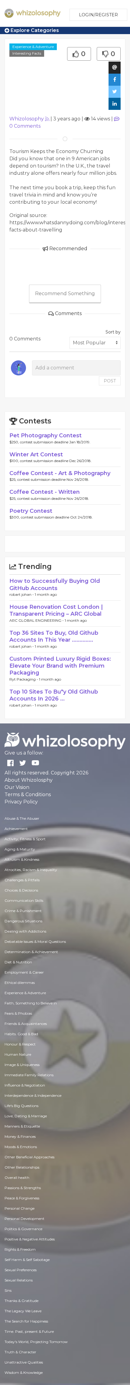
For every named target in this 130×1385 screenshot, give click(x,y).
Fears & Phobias (18, 1013)
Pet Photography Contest (45, 435)
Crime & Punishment (23, 910)
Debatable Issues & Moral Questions (35, 941)
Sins (8, 1290)
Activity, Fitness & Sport (25, 839)
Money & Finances (20, 1136)
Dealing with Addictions (25, 931)
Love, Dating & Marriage (26, 1116)
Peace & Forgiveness (22, 1198)
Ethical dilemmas (20, 982)
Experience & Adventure (33, 46)
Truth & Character (20, 1352)
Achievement (16, 828)
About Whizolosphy (29, 780)
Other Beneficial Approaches (29, 1157)
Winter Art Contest (36, 454)
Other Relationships (22, 1167)
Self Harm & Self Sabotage (27, 1259)
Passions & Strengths (23, 1188)
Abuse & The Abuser (22, 818)
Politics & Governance (23, 1229)
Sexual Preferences (21, 1270)
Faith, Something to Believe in (31, 1003)
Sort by (113, 332)
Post (110, 381)
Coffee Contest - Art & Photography (59, 473)
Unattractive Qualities (24, 1362)
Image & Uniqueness (22, 1064)
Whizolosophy (26, 119)
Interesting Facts (26, 53)
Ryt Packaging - (24, 679)
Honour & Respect (20, 1044)
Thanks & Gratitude (21, 1300)
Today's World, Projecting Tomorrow (36, 1341)
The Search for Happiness (26, 1321)
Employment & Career (24, 972)
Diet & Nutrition (18, 962)
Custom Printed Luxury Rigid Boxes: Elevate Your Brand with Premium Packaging (60, 666)
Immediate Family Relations (29, 1075)
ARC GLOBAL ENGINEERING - (37, 620)
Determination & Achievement (31, 951)
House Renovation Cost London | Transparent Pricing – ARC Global (56, 610)
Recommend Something (65, 293)
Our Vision (17, 787)
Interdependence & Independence (33, 1095)
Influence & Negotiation (25, 1085)
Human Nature (18, 1054)
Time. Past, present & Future (29, 1331)
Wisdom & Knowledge (24, 1372)
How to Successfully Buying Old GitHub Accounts (54, 584)
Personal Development (24, 1218)
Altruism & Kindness (22, 859)
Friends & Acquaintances (26, 1023)
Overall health (17, 1177)
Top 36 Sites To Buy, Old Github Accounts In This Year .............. (53, 636)
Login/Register (98, 15)
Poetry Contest (30, 511)
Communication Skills (24, 900)
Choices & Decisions (21, 890)
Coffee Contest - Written (44, 492)
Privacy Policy (21, 802)
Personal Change (19, 1208)
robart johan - (22, 594)
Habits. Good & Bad (21, 1034)
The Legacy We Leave (23, 1311)
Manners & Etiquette (22, 1126)
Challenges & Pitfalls (22, 880)
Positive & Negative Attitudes (30, 1239)
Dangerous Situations (23, 921)
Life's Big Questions (21, 1105)
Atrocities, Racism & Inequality (31, 869)
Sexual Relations (19, 1280)
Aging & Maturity (20, 849)
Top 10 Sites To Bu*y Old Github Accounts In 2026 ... (53, 695)
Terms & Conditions (28, 794)
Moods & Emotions (21, 1146)
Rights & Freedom (20, 1249)
